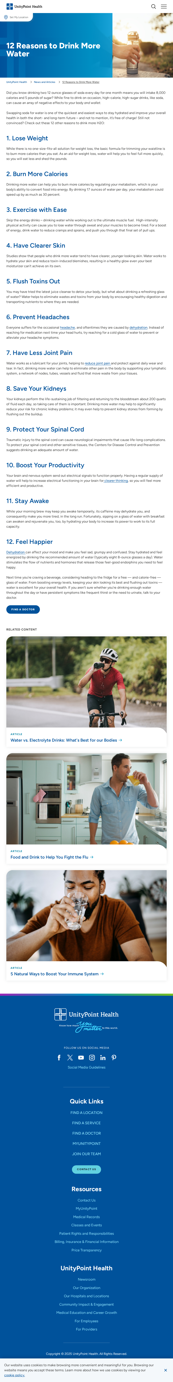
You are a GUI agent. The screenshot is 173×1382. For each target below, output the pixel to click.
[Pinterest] (114, 1058)
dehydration (138, 327)
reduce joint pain (98, 363)
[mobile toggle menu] (153, 6)
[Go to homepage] (24, 6)
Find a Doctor (23, 609)
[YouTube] (81, 1058)
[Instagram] (92, 1058)
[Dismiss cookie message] (165, 1370)
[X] (70, 1058)
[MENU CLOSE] (164, 6)
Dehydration (16, 552)
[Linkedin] (103, 1058)
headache (67, 327)
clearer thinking (116, 481)
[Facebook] (59, 1058)
